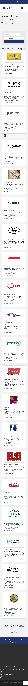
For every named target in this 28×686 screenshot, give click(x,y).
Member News (16, 624)
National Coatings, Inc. (9, 436)
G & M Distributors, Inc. (9, 210)
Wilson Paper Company (9, 606)
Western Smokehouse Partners (11, 577)
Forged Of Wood (8, 182)
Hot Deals (11, 625)
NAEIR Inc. (6, 407)
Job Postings (9, 626)
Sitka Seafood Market (9, 521)
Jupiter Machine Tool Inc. (10, 294)
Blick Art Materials (8, 92)
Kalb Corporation (8, 322)
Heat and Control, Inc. (9, 265)
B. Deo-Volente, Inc (8, 64)
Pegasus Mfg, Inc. (8, 492)
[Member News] (5, 136)
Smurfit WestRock (8, 549)
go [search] (14, 41)
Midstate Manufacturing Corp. (11, 379)
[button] (3, 48)
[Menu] (21, 2)
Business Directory (8, 624)
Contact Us (15, 626)
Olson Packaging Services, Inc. (11, 464)
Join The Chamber (17, 628)
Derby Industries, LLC (9, 153)
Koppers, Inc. (7, 351)
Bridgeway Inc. (7, 121)
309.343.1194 (6, 671)
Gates (5, 237)
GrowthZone (17, 683)
